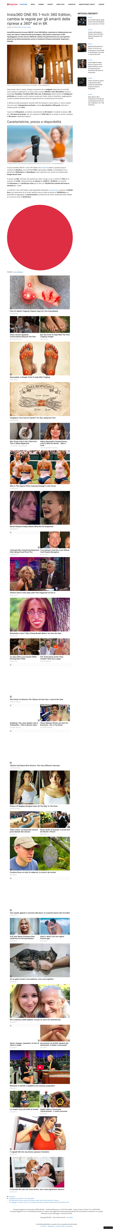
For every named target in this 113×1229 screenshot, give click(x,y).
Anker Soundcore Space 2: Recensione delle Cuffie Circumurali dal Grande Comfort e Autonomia (96, 84)
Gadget (50, 4)
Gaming (41, 4)
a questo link (53, 190)
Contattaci (69, 1217)
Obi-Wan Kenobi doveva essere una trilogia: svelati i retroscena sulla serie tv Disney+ (34, 1200)
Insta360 (43, 168)
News (33, 4)
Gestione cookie (108, 1227)
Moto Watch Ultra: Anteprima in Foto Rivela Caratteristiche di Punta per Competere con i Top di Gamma (96, 101)
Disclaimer (69, 1226)
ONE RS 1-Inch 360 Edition (26, 1198)
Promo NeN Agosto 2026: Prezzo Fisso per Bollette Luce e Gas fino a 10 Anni (96, 22)
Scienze (101, 4)
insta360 (11, 1198)
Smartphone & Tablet (87, 4)
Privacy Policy (60, 1226)
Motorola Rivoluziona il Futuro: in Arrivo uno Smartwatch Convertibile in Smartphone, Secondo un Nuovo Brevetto (96, 50)
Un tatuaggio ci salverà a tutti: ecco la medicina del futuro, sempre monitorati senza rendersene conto (39, 1202)
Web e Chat (60, 4)
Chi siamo (43, 1226)
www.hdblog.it (18, 272)
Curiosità (71, 4)
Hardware (23, 4)
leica (16, 1198)
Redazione (51, 1226)
